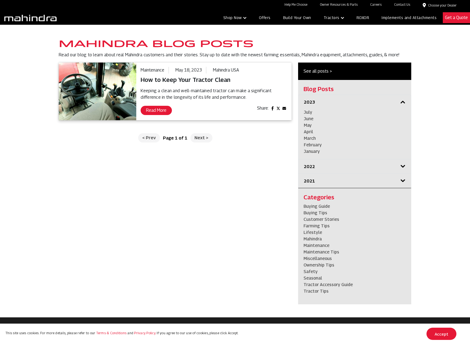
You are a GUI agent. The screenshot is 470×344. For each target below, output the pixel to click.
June (308, 118)
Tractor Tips (316, 291)
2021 (309, 181)
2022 (309, 166)
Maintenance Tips (321, 252)
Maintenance (316, 245)
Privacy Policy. (145, 333)
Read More (156, 110)
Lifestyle (313, 232)
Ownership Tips (319, 265)
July (308, 112)
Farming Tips (317, 225)
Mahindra (313, 238)
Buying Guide (317, 206)
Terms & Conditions (111, 333)
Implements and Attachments (409, 17)
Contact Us (402, 4)
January (312, 151)
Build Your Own (297, 17)
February (313, 144)
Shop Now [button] (232, 17)
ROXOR (363, 17)
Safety (311, 271)
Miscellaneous (318, 258)
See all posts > (318, 71)
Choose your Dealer (442, 5)
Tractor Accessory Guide (328, 284)
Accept (441, 333)
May (308, 125)
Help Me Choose (296, 4)
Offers (265, 17)
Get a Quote (456, 17)
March (310, 138)
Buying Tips (315, 212)
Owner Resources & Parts (339, 4)
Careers (376, 4)
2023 (309, 102)
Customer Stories (321, 219)
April (308, 131)
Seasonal (313, 278)
